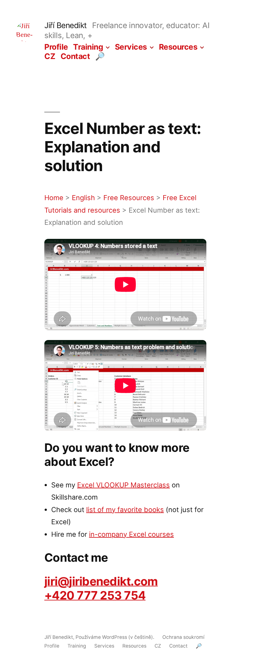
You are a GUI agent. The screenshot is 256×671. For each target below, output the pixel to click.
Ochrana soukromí (183, 637)
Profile (56, 47)
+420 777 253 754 (94, 595)
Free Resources (128, 198)
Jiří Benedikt (65, 25)
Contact (75, 56)
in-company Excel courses (131, 534)
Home (53, 198)
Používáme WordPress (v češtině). (115, 637)
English (83, 198)
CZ (49, 56)
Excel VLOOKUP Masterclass (123, 485)
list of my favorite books (125, 510)
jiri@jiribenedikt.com (101, 581)
